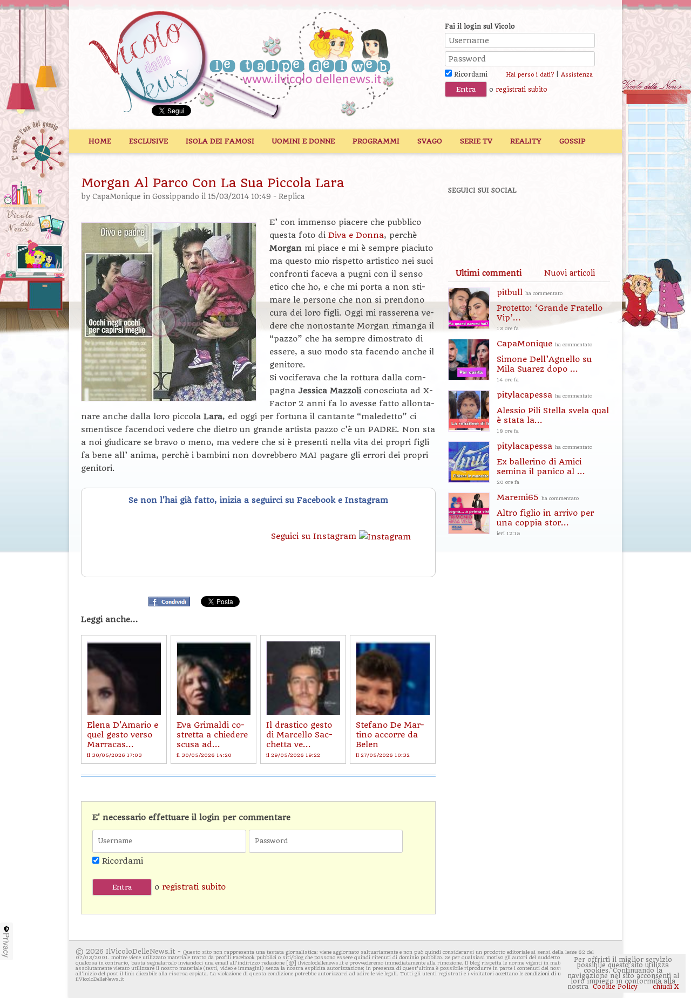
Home (100, 141)
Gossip (572, 141)
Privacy (6, 945)
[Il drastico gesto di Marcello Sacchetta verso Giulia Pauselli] (303, 678)
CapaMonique (116, 197)
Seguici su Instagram (315, 536)
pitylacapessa (553, 412)
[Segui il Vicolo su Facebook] (465, 219)
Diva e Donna (355, 235)
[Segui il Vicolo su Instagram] (577, 219)
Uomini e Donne (303, 141)
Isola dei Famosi (220, 141)
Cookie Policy (615, 986)
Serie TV (476, 141)
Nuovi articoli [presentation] (569, 273)
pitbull (549, 309)
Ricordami (469, 74)
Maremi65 (545, 514)
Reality (525, 141)
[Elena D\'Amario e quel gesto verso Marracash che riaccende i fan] (124, 678)
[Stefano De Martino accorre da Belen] (393, 678)
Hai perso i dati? (530, 74)
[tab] (488, 273)
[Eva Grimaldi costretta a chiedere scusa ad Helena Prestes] (213, 678)
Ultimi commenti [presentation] (488, 273)
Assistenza (577, 74)
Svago (429, 141)
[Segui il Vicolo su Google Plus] (540, 219)
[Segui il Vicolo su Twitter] (502, 219)
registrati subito (521, 89)
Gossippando (175, 197)
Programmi (376, 141)
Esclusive (148, 141)
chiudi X (665, 986)
